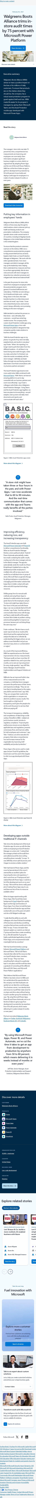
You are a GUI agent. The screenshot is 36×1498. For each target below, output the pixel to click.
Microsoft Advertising (16, 1468)
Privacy (31, 1492)
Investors (3, 1482)
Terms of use (15, 1494)
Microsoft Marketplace (15, 1475)
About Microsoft (5, 1480)
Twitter (13, 1018)
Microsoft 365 (4, 1468)
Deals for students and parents (19, 1461)
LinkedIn (23, 1021)
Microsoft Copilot (23, 1446)
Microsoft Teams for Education (18, 1456)
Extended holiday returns (24, 1451)
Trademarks (23, 1494)
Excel (14, 901)
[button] (18, 48)
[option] (11, 1208)
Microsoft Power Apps (11, 325)
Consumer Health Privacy (8, 1492)
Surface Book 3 (5, 1446)
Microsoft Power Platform (18, 949)
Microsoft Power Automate (12, 546)
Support (12, 1454)
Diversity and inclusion (13, 1482)
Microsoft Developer (22, 1470)
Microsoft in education (22, 1454)
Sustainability (4, 1485)
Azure (22, 1466)
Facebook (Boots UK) (10, 1021)
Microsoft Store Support (8, 1451)
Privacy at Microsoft (27, 1480)
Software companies (12, 1478)
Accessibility (25, 1482)
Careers (30, 1478)
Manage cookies (5, 1494)
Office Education (15, 1458)
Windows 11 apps (8, 1449)
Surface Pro (14, 1446)
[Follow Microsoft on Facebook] (22, 1437)
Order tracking (4, 1454)
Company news (16, 1480)
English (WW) (4, 1487)
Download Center (30, 1449)
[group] (15, 1239)
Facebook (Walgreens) (23, 1018)
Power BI (27, 546)
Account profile (19, 1449)
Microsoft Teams (9, 375)
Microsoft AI (4, 1466)
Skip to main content (7, 1)
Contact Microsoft (22, 1492)
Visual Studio (24, 1478)
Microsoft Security (14, 1466)
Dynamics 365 (29, 1466)
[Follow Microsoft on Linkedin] (26, 1437)
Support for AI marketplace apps (14, 1473)
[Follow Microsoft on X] (17, 1437)
